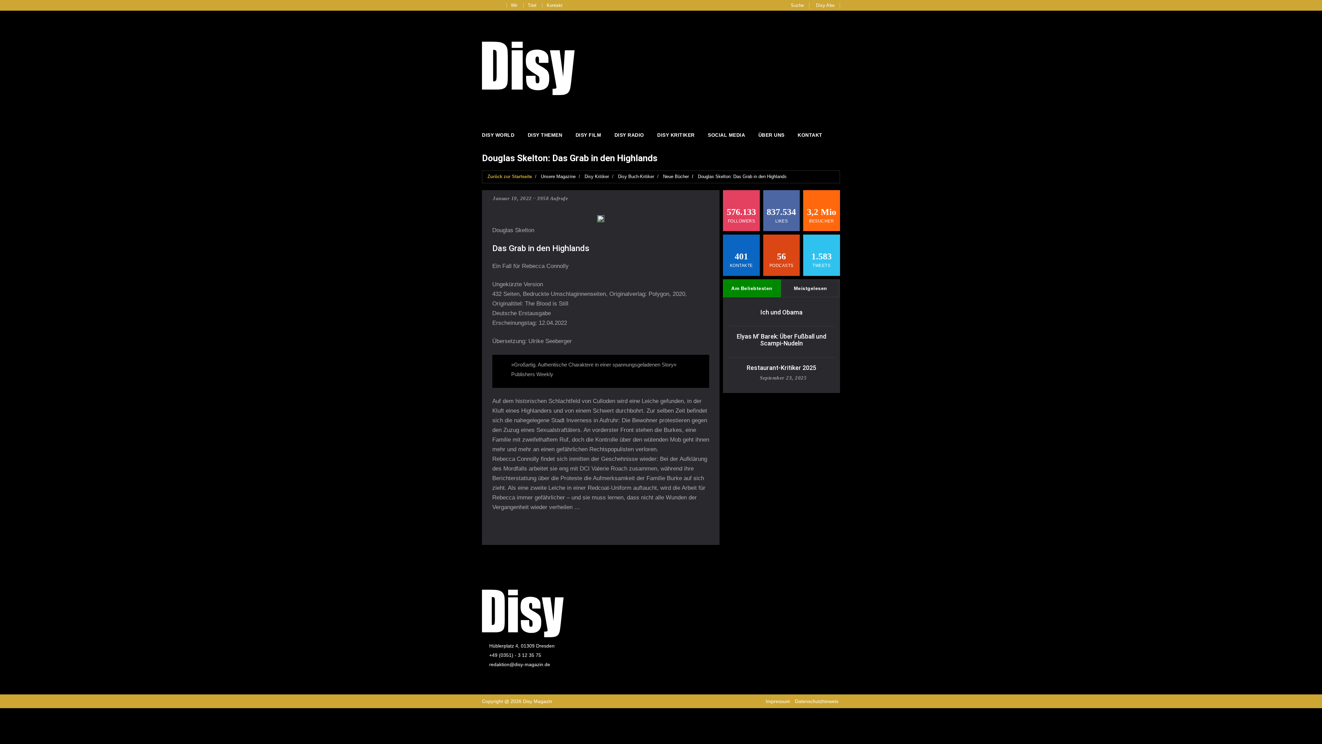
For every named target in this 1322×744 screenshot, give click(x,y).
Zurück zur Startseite (509, 176)
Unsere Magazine (558, 176)
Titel (532, 5)
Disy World (498, 135)
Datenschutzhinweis (816, 701)
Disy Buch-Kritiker (636, 176)
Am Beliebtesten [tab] (752, 288)
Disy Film (588, 135)
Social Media (726, 135)
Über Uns (771, 135)
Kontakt (555, 5)
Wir (514, 5)
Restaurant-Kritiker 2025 (781, 367)
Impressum (778, 701)
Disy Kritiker (676, 135)
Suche (797, 5)
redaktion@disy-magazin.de (519, 664)
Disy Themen (545, 135)
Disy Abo (825, 5)
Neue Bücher (676, 176)
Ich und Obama (781, 312)
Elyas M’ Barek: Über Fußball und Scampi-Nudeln (781, 340)
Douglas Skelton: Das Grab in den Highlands (742, 176)
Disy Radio (629, 135)
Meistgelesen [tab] (810, 288)
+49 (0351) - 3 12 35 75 (515, 655)
